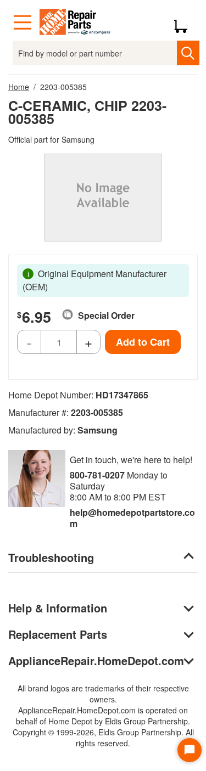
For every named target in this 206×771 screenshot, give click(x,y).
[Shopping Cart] (185, 22)
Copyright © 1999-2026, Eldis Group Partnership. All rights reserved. (103, 738)
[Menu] (22, 22)
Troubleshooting (51, 557)
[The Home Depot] (75, 22)
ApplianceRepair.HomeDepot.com (96, 660)
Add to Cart (143, 342)
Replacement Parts (57, 634)
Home (18, 86)
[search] (188, 53)
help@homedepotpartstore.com (132, 518)
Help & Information (57, 608)
